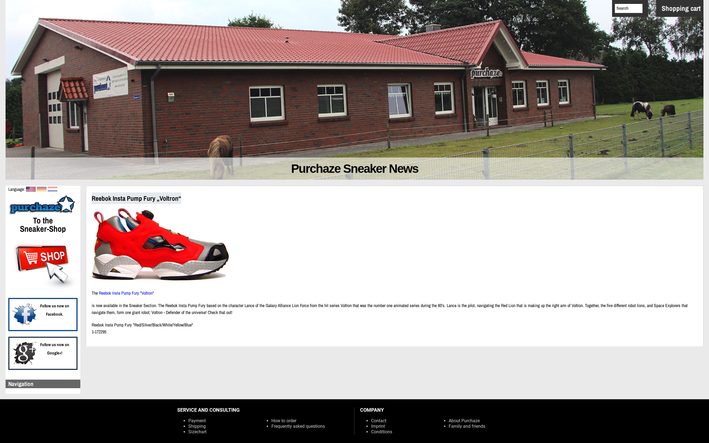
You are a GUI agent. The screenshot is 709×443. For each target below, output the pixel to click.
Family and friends (467, 426)
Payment (197, 420)
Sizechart (197, 431)
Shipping (197, 426)
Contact (378, 420)
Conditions (381, 431)
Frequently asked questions (298, 426)
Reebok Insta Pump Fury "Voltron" (126, 293)
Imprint (378, 426)
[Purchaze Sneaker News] (43, 214)
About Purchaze (464, 420)
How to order (283, 420)
